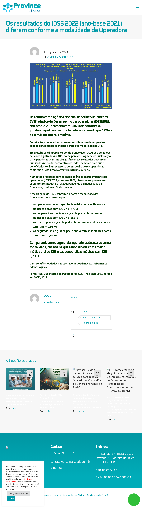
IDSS (85, 312)
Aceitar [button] (11, 498)
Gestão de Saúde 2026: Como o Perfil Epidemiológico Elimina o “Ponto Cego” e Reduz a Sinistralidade (52, 401)
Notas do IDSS (90, 323)
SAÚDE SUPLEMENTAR (59, 56)
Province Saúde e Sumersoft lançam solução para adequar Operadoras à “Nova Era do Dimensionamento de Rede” (87, 401)
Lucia (14, 408)
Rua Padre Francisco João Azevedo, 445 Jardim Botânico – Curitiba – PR (115, 458)
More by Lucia (51, 302)
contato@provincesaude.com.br (71, 461)
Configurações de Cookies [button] (18, 493)
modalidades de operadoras (92, 318)
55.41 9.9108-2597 (66, 453)
